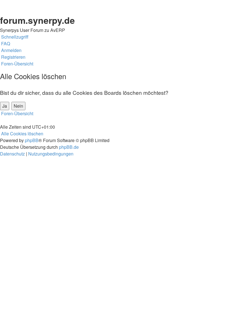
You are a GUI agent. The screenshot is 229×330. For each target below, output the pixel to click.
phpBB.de (69, 147)
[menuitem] (5, 43)
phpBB (32, 140)
